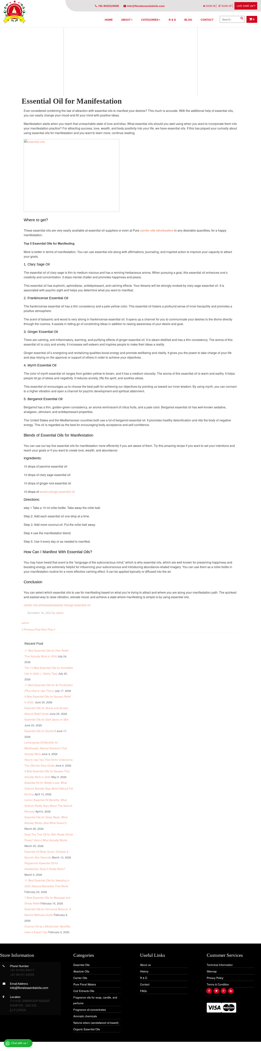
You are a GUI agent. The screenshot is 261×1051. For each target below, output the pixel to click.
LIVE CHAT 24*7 (246, 6)
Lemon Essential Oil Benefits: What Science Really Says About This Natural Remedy (48, 805)
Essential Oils (81, 965)
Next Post (47, 629)
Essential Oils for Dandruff (40, 731)
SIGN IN (210, 6)
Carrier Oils (80, 978)
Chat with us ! (19, 1043)
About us (145, 965)
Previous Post (32, 629)
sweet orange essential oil (58, 491)
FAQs (143, 991)
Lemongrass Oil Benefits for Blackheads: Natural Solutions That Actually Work (45, 748)
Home (109, 19)
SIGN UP (226, 6)
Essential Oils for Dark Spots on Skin (46, 719)
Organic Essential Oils (86, 1029)
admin (59, 612)
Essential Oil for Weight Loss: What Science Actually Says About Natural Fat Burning (48, 788)
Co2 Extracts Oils (83, 991)
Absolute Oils (81, 971)
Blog (188, 19)
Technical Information (220, 965)
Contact (207, 19)
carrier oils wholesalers (39, 605)
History (144, 971)
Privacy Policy (215, 978)
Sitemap (212, 971)
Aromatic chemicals (85, 1016)
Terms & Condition (218, 984)
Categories (149, 19)
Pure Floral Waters (84, 984)
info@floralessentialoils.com (146, 5)
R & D (172, 19)
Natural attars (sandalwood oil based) (96, 1023)
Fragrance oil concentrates (89, 1010)
